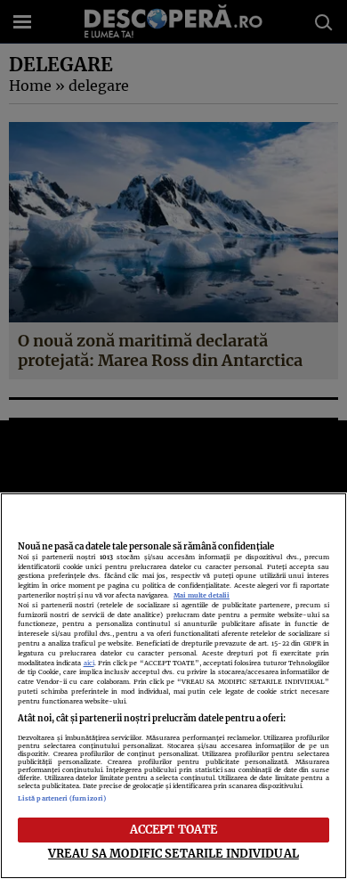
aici (89, 663)
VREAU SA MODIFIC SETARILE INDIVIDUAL (173, 853)
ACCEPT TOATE (174, 829)
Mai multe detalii (202, 595)
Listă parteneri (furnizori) (62, 798)
